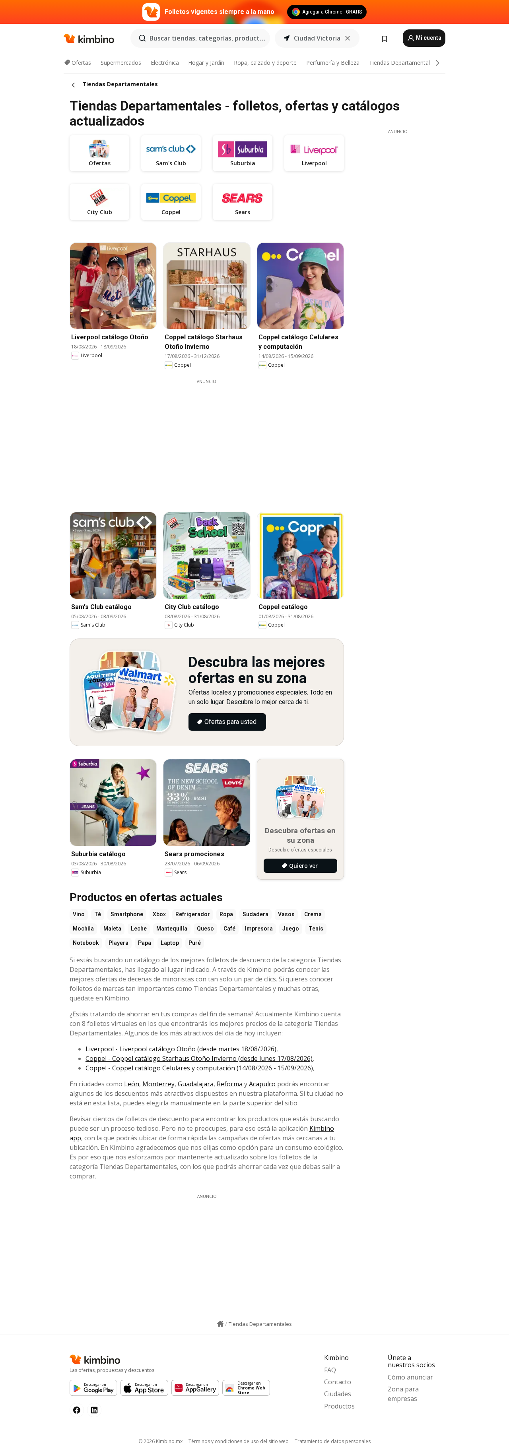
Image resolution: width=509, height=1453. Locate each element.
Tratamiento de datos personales (333, 1441)
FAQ (330, 1370)
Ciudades (337, 1393)
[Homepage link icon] (220, 1324)
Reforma (230, 1084)
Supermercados (121, 62)
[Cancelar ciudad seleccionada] (348, 38)
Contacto (337, 1382)
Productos (339, 1406)
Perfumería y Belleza (332, 62)
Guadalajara (196, 1084)
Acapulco (262, 1084)
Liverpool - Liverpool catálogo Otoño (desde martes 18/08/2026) (180, 1049)
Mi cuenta (428, 38)
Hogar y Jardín (206, 62)
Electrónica (165, 62)
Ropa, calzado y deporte (265, 62)
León (131, 1084)
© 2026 (160, 1441)
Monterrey (158, 1084)
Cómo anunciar (410, 1377)
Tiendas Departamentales (402, 62)
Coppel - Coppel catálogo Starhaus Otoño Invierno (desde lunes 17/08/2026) (199, 1058)
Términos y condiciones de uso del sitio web (238, 1441)
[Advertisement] (213, 440)
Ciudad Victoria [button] (317, 38)
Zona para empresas (403, 1394)
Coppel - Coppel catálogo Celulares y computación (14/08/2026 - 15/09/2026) (199, 1068)
